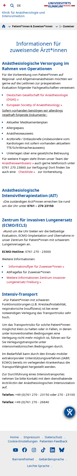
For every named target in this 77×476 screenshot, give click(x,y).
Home (16, 437)
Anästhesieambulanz (16, 163)
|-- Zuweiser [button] (66, 26)
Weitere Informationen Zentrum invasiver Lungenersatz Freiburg (36, 279)
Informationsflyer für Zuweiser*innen (35, 266)
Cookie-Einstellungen (23, 441)
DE (19, 4)
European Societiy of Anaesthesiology (33, 105)
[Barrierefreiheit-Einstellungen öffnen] (69, 412)
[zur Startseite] (59, 8)
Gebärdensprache (53, 459)
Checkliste (25, 172)
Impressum (33, 437)
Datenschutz (55, 437)
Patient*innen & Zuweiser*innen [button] (32, 26)
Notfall (4, 5)
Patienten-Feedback (53, 441)
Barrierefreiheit (24, 459)
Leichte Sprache (39, 466)
